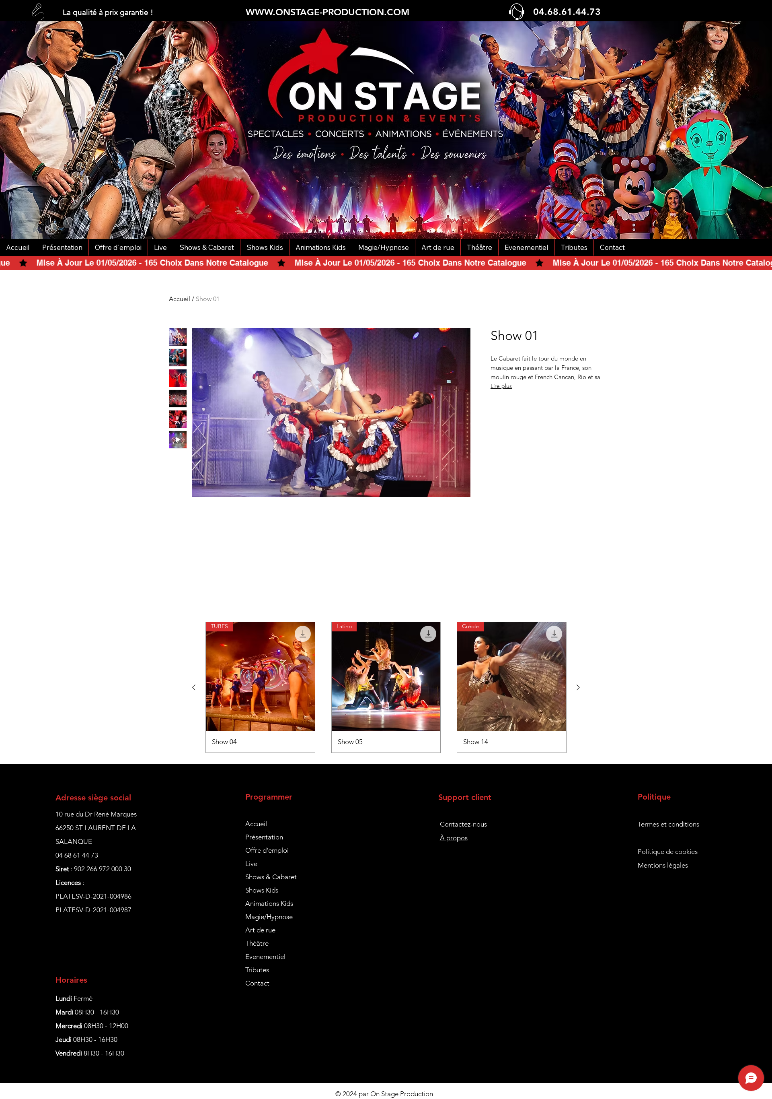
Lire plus (501, 386)
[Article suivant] (578, 687)
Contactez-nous (463, 824)
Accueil (179, 299)
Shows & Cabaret (271, 877)
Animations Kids (269, 903)
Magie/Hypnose (269, 917)
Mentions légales (663, 865)
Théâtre (257, 943)
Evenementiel (265, 957)
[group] (386, 687)
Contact (257, 983)
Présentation (264, 837)
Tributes (257, 970)
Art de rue (260, 930)
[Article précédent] (194, 687)
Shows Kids (261, 890)
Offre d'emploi (267, 850)
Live (251, 864)
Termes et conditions (668, 824)
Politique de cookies (668, 851)
